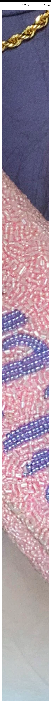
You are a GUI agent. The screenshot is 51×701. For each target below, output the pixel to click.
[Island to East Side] (25, 5)
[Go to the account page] (47, 5)
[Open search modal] (45, 5)
